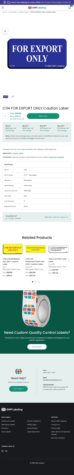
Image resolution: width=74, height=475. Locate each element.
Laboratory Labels (8, 424)
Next (68, 260)
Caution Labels (18, 153)
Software (4, 428)
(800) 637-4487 (51, 217)
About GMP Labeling (58, 421)
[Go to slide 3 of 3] (39, 281)
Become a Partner (58, 438)
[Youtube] (6, 451)
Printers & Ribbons (34, 421)
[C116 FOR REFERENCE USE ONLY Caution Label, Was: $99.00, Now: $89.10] (13, 249)
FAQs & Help (56, 2)
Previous (3, 260)
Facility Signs (32, 424)
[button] (5, 31)
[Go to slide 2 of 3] (35, 281)
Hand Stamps (32, 428)
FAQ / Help (17, 389)
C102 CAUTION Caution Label (58, 260)
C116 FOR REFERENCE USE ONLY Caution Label (11, 261)
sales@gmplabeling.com (52, 380)
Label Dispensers (33, 432)
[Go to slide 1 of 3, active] (32, 281)
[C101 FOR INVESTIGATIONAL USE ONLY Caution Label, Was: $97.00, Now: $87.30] (36, 249)
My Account (46, 2)
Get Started (35, 347)
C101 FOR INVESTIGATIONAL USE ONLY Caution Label (35, 261)
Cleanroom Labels (8, 421)
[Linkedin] (2, 451)
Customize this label (56, 157)
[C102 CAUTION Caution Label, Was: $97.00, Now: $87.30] (59, 249)
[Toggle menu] (2, 7)
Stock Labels (6, 432)
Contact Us (66, 2)
